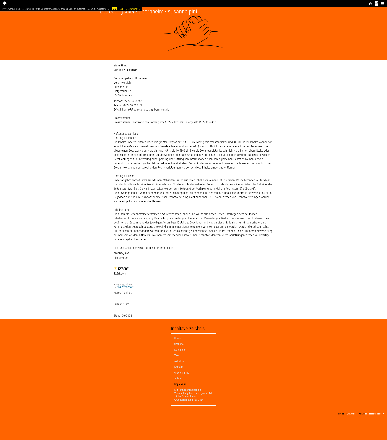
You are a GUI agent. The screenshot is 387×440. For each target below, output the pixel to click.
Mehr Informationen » (129, 8)
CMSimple (351, 414)
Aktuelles (179, 361)
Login (381, 414)
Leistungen (180, 349)
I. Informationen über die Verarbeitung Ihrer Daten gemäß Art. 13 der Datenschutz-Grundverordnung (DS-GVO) (193, 394)
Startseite (119, 69)
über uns (179, 343)
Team (177, 355)
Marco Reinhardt (123, 292)
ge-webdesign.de (372, 414)
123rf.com (120, 273)
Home (177, 338)
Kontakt (178, 366)
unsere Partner (182, 372)
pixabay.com (121, 258)
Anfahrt (178, 378)
